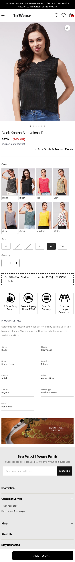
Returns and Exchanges (13, 511)
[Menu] (3, 15)
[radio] (9, 184)
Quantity (5, 255)
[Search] (54, 15)
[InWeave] (22, 15)
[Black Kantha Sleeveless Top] (37, 71)
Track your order (9, 506)
